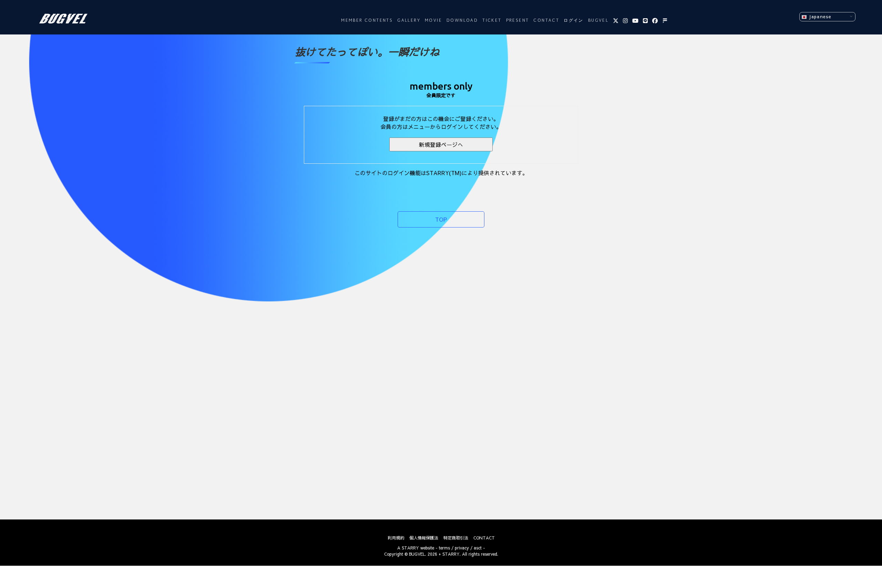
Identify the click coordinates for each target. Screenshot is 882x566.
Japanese (819, 16)
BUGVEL (598, 20)
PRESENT (517, 20)
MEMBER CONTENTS (367, 20)
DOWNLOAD (462, 20)
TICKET (491, 20)
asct (478, 547)
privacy (462, 547)
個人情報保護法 (423, 537)
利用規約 (396, 537)
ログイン (574, 20)
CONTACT (546, 20)
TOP (441, 219)
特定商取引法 (455, 537)
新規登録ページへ (441, 144)
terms (444, 547)
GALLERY (408, 20)
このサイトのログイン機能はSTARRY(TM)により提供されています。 (441, 172)
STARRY (410, 547)
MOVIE (433, 20)
